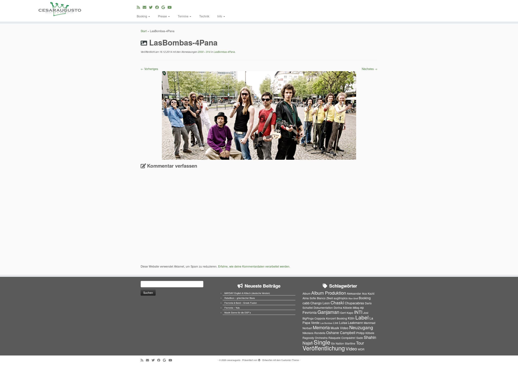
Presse (163, 16)
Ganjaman (328, 311)
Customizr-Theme (290, 360)
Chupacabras (354, 303)
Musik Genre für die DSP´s (237, 312)
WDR (361, 349)
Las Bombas (326, 323)
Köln (351, 318)
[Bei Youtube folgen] (171, 7)
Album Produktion (328, 293)
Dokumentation (323, 308)
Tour (360, 343)
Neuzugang (361, 327)
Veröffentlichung (324, 348)
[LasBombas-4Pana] (259, 115)
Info (220, 16)
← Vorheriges (149, 69)
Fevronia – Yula (232, 307)
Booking (142, 16)
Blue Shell (353, 298)
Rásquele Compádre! (342, 338)
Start (144, 31)
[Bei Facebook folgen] (158, 7)
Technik (204, 16)
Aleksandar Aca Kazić (361, 293)
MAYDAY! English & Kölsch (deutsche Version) (247, 293)
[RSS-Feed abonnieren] (140, 7)
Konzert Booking (336, 318)
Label (362, 317)
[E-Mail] (146, 7)
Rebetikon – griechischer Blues (239, 297)
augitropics (341, 298)
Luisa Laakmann (351, 322)
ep (362, 307)
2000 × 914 (203, 51)
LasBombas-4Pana (224, 51)
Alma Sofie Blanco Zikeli (318, 298)
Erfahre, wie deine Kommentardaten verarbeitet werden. (254, 266)
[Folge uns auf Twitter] (152, 7)
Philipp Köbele (365, 333)
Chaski (337, 302)
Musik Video (339, 328)
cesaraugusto (233, 360)
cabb (306, 303)
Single (322, 342)
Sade (359, 338)
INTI (358, 312)
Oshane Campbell (340, 332)
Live (335, 323)
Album (306, 293)
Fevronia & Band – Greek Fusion (240, 302)
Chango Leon (320, 303)
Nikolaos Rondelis (314, 333)
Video (351, 348)
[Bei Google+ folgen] (164, 7)
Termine (183, 16)
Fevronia (310, 312)
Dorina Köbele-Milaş (346, 308)
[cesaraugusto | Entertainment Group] (60, 9)
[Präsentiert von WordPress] (259, 359)
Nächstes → (369, 69)
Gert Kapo (346, 313)
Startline (350, 343)
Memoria (321, 327)
